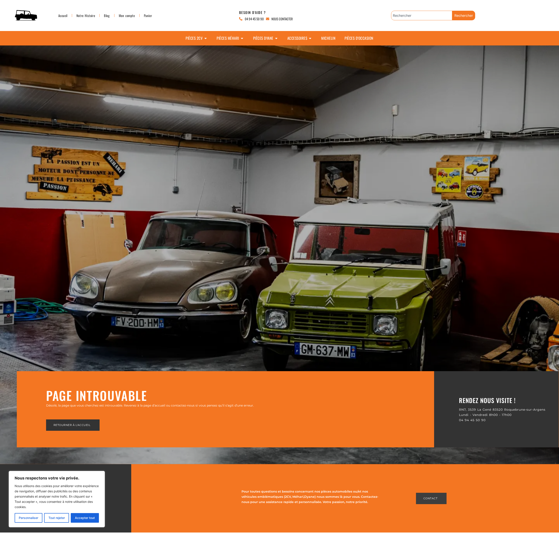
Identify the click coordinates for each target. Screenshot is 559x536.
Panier (148, 15)
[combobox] (421, 15)
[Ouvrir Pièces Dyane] (276, 38)
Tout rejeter (56, 518)
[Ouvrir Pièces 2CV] (205, 38)
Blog (107, 15)
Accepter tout (85, 518)
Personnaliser (28, 518)
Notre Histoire (85, 15)
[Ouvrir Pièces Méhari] (242, 38)
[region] (57, 499)
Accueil (62, 15)
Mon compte (127, 15)
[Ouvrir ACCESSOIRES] (310, 38)
